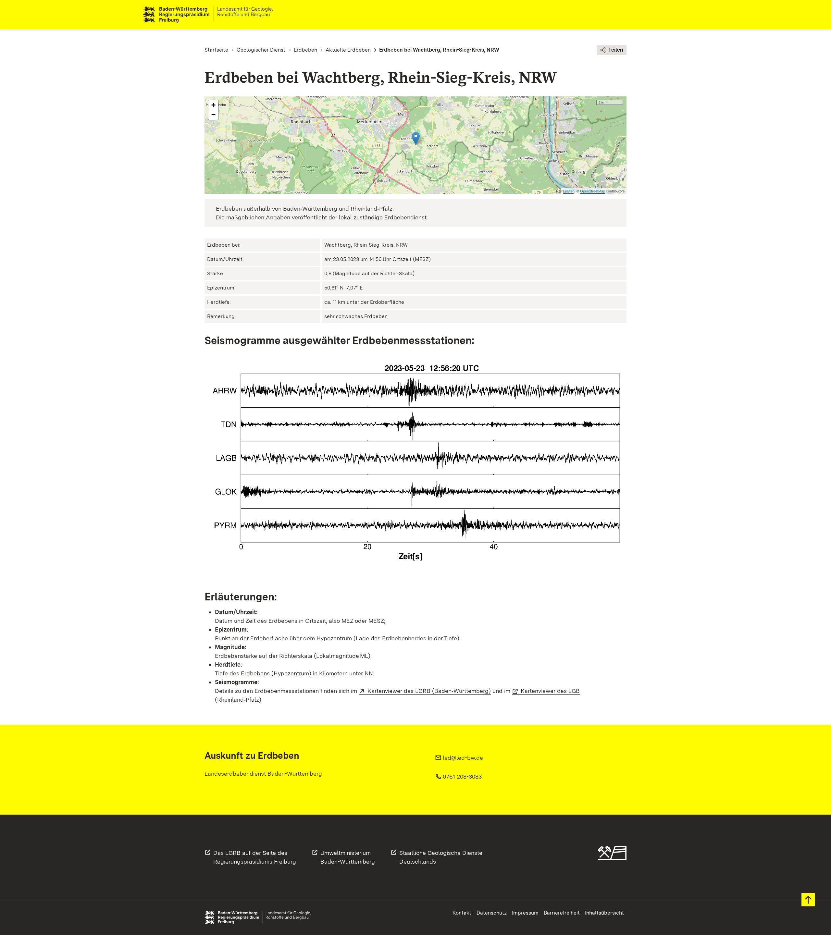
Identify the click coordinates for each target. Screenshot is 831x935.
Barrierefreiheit (562, 913)
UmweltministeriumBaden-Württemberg (347, 857)
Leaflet (568, 190)
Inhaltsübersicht (604, 913)
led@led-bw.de (463, 757)
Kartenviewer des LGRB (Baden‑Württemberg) (429, 690)
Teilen (615, 50)
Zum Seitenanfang (808, 899)
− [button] (213, 115)
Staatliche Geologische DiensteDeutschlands (440, 857)
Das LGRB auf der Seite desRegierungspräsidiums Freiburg (254, 857)
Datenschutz (492, 913)
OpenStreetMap (592, 190)
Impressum (525, 913)
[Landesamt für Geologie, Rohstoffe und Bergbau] (210, 14)
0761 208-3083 (462, 776)
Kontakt (462, 913)
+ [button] (213, 105)
